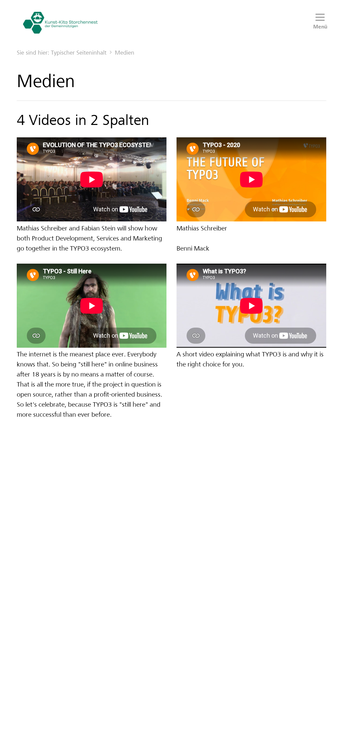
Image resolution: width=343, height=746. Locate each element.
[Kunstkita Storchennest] (60, 22)
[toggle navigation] (320, 17)
